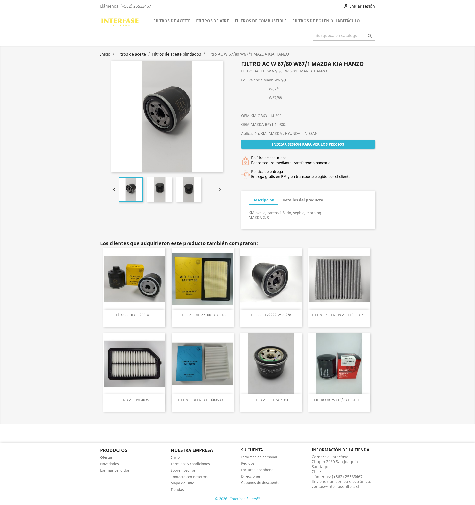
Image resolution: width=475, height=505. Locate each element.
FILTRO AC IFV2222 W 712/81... (271, 315)
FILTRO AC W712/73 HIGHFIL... (339, 399)
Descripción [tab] (263, 199)
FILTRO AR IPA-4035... (134, 399)
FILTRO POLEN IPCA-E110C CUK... (339, 315)
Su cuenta (252, 450)
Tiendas (177, 489)
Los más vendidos (115, 470)
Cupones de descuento (260, 482)
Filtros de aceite (171, 21)
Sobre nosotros (183, 470)
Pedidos (247, 463)
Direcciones (251, 476)
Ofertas (106, 457)
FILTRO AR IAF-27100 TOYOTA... (203, 315)
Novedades (109, 463)
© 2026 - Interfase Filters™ (237, 498)
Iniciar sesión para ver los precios (308, 144)
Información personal (259, 457)
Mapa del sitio (182, 483)
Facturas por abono (257, 469)
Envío (175, 457)
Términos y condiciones (190, 463)
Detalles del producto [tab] (303, 199)
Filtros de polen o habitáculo (326, 21)
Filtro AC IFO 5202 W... (134, 315)
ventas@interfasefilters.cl (335, 486)
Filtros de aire (212, 21)
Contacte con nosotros (189, 476)
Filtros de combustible (260, 21)
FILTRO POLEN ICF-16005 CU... (203, 399)
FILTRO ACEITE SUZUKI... (271, 399)
